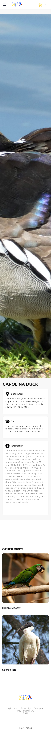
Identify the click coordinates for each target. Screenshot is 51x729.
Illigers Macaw (11, 608)
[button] (36, 4)
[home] (17, 4)
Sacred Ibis (9, 669)
